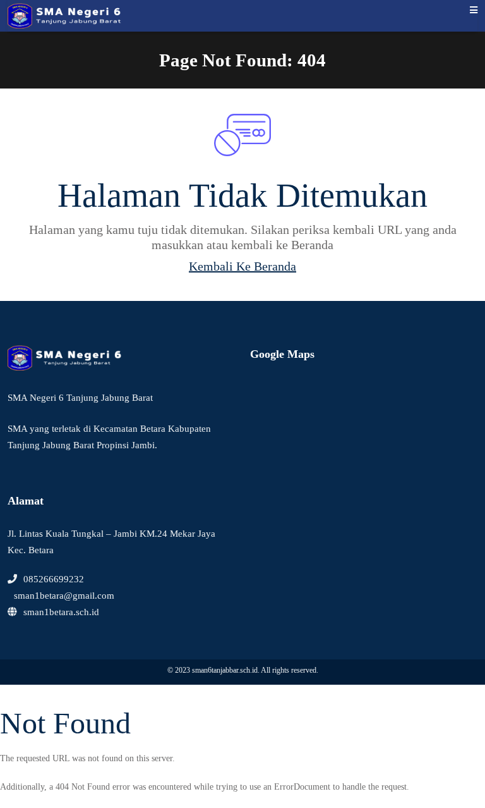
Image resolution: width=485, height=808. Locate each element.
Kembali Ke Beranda (242, 266)
